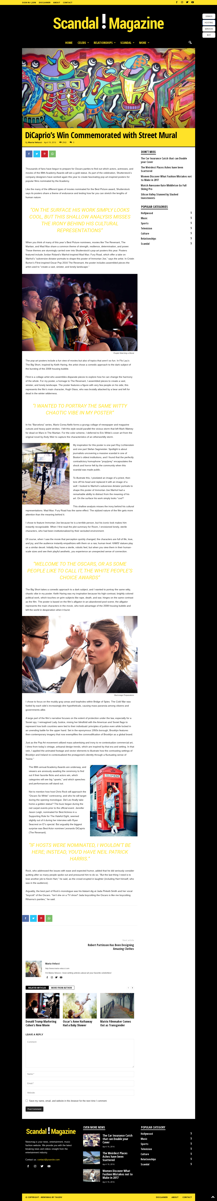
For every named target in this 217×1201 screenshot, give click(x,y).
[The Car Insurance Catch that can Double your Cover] (91, 1140)
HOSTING (209, 22)
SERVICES (209, 29)
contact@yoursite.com (48, 1159)
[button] (190, 42)
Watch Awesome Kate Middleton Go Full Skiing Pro (163, 187)
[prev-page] (128, 988)
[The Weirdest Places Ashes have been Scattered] (91, 1157)
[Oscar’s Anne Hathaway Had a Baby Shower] (80, 1006)
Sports (145, 223)
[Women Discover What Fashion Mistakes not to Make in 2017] (91, 1175)
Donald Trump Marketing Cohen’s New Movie (41, 1023)
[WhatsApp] (52, 154)
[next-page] (132, 988)
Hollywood (147, 213)
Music (144, 218)
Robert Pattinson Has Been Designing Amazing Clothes (111, 947)
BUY (209, 35)
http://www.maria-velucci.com (57, 968)
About (56, 2)
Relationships (103, 43)
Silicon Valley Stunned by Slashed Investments (159, 196)
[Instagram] (182, 2)
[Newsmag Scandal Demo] (108, 22)
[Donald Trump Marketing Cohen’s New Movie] (43, 1006)
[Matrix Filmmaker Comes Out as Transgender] (117, 1006)
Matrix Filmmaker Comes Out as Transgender (115, 1023)
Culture (145, 233)
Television (146, 228)
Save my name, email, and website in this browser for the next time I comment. (68, 1101)
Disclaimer (45, 2)
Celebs (82, 43)
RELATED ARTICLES (37, 987)
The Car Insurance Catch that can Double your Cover (164, 160)
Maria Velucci (35, 142)
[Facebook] (177, 2)
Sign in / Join (29, 2)
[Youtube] (193, 2)
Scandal (125, 43)
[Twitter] (187, 2)
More (142, 43)
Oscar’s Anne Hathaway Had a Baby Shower (77, 1023)
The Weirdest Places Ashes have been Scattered (162, 169)
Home (69, 43)
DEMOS (209, 16)
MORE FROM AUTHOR (61, 987)
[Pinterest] (44, 154)
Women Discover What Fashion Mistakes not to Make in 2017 (166, 178)
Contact (67, 2)
